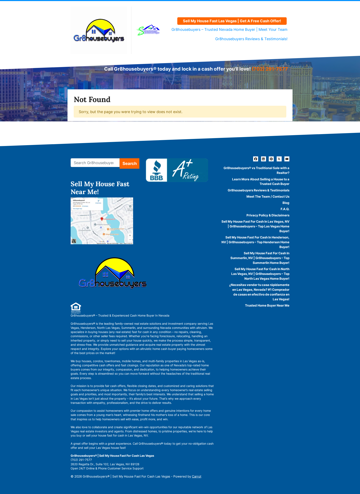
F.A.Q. (285, 209)
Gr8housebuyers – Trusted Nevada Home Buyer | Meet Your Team (229, 29)
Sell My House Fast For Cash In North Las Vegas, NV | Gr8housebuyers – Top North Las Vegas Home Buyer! (260, 274)
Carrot (196, 476)
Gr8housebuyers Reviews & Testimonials (258, 190)
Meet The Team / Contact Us (267, 196)
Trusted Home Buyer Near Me (267, 305)
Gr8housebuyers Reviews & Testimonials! (251, 39)
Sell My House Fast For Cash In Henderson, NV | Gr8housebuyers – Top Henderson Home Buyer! (255, 242)
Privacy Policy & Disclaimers (267, 215)
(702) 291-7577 (270, 69)
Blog (285, 203)
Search (129, 163)
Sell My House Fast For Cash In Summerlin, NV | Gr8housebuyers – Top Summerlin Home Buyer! (259, 258)
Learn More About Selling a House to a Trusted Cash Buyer (260, 181)
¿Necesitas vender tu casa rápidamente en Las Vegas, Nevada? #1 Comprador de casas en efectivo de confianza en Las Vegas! (259, 292)
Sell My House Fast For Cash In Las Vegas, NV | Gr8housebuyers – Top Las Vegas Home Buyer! (255, 226)
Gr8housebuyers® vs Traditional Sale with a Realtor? (256, 170)
